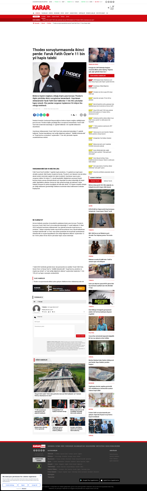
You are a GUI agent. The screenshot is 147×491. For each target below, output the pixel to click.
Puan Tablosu (114, 459)
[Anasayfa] (34, 13)
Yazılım (77, 467)
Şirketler (88, 459)
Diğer (87, 461)
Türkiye (62, 16)
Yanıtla (45, 311)
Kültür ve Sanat (82, 472)
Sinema (70, 469)
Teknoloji (51, 467)
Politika (43, 16)
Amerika (64, 456)
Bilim (81, 467)
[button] (71, 115)
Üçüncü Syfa (64, 454)
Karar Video (74, 13)
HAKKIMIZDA (51, 446)
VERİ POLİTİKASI (100, 446)
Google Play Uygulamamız (90, 480)
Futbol (55, 461)
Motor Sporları (81, 461)
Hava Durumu (114, 454)
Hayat (67, 13)
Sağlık (66, 464)
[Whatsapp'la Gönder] (44, 114)
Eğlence (79, 464)
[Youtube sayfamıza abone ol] (39, 450)
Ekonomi (56, 13)
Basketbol (61, 461)
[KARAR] (41, 7)
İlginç (78, 469)
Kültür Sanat (100, 13)
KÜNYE (62, 446)
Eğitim (48, 16)
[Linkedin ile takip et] (41, 450)
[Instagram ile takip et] (44, 450)
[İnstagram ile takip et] (109, 2)
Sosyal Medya (71, 467)
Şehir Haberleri (114, 461)
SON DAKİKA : (37, 20)
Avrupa (70, 456)
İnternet (63, 467)
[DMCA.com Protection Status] (39, 466)
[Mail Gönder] (47, 114)
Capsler (65, 472)
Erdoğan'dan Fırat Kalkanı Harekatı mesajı (53, 20)
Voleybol (67, 461)
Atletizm (73, 461)
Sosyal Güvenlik (80, 459)
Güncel (38, 13)
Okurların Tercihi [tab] (95, 181)
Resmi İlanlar (90, 13)
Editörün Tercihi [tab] (108, 181)
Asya (74, 456)
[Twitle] (37, 114)
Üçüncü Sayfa (55, 16)
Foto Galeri (52, 472)
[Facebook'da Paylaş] (34, 114)
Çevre (67, 16)
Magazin (61, 464)
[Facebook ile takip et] (111, 2)
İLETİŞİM (57, 446)
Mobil (58, 467)
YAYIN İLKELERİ (69, 446)
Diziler (56, 464)
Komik (75, 469)
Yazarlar (44, 13)
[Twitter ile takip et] (113, 2)
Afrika (78, 456)
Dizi (66, 469)
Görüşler (82, 13)
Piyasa (58, 459)
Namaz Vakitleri (114, 456)
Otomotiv (68, 459)
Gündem (61, 469)
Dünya (51, 13)
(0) (50, 311)
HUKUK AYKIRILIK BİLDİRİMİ (112, 446)
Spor (62, 13)
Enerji (73, 459)
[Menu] (107, 13)
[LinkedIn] (41, 114)
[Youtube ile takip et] (106, 2)
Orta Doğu (58, 456)
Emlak (63, 459)
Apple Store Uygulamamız (111, 480)
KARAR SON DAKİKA (39, 460)
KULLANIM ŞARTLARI (79, 446)
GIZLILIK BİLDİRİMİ (90, 446)
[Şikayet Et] (84, 312)
